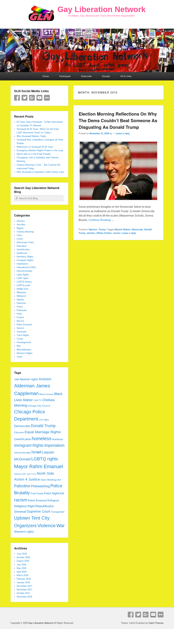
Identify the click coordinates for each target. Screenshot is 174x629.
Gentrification (23, 249)
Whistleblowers (24, 349)
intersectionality (22, 452)
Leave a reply (123, 133)
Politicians (22, 310)
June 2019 (22, 553)
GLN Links (126, 76)
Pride (19, 314)
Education (22, 246)
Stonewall (21, 331)
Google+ (32, 98)
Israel (36, 452)
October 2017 (23, 593)
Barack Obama (122, 229)
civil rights (44, 420)
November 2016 (24, 596)
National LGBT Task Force (25, 474)
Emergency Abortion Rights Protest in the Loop (40, 150)
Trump (102, 229)
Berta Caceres (46, 394)
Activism (45, 379)
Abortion (21, 221)
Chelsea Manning (25, 231)
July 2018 (21, 564)
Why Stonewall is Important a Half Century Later (40, 172)
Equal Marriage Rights (43, 432)
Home (45, 76)
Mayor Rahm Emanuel (38, 466)
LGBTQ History (24, 281)
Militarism (21, 296)
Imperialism (22, 263)
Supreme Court (38, 511)
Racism (20, 321)
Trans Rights (23, 335)
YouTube (39, 98)
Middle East (22, 289)
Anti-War (21, 224)
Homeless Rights (25, 256)
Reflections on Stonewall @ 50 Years (35, 147)
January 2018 (23, 582)
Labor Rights (23, 274)
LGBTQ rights (44, 458)
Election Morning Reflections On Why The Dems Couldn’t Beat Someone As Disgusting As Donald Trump (118, 120)
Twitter (24, 98)
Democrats (137, 229)
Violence (46, 525)
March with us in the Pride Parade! (34, 154)
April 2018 (22, 571)
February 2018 (24, 579)
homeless (41, 438)
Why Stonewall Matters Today (31, 136)
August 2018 (23, 561)
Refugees (53, 500)
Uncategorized (24, 342)
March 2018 (22, 575)
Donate (106, 76)
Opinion (93, 229)
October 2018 (23, 557)
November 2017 (24, 589)
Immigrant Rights (25, 260)
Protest (20, 317)
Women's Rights (25, 353)
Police (20, 306)
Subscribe (86, 76)
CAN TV (37, 400)
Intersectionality (24, 271)
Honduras (57, 439)
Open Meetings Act (51, 479)
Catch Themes (156, 623)
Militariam (21, 292)
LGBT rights (23, 278)
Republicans (44, 506)
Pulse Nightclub (54, 493)
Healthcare (22, 253)
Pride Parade (37, 493)
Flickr (47, 98)
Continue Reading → (101, 220)
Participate (65, 76)
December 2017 (24, 586)
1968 (16, 379)
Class (19, 235)
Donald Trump (43, 426)
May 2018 (21, 568)
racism (116, 233)
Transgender (58, 511)
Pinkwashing (40, 486)
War (19, 346)
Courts (20, 239)
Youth (19, 356)
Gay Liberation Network (101, 9)
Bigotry (20, 228)
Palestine (21, 303)
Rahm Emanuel (24, 324)
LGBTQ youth (23, 285)
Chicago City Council (39, 405)
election (91, 233)
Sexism (20, 328)
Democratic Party (25, 242)
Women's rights (24, 531)
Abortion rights (29, 379)
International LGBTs (26, 267)
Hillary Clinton (104, 233)
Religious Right (24, 506)
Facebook (17, 98)
